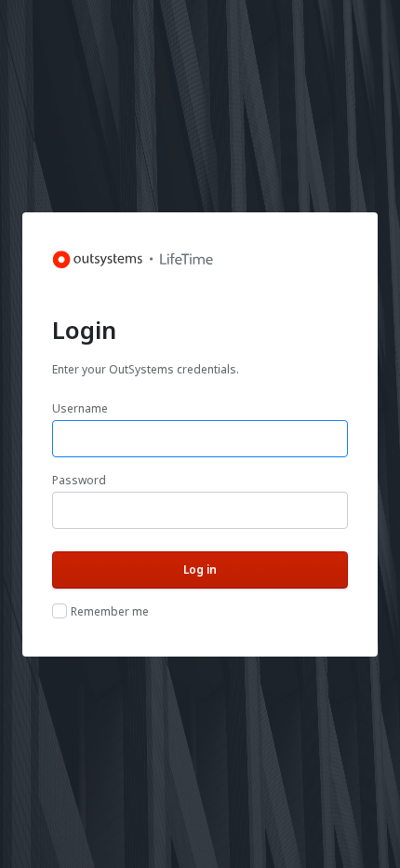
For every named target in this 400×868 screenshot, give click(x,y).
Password (79, 480)
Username (80, 408)
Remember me (110, 611)
